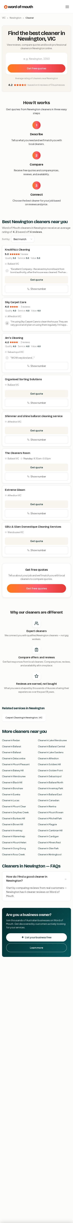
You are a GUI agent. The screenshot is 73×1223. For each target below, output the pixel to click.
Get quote (36, 279)
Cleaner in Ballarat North (50, 782)
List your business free (38, 937)
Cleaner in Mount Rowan (50, 812)
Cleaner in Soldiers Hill (49, 764)
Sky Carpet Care (15, 302)
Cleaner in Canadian (48, 800)
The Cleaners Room (17, 453)
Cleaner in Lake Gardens (50, 752)
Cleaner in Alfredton (48, 758)
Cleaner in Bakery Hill (13, 770)
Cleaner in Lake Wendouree (52, 740)
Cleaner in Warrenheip (13, 836)
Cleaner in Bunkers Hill (13, 818)
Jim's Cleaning (14, 337)
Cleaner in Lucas (10, 800)
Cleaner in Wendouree (13, 776)
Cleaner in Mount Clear (14, 806)
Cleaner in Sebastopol (49, 776)
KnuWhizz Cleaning (17, 249)
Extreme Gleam (15, 489)
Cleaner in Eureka (11, 794)
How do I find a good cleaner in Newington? (26, 878)
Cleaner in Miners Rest (49, 842)
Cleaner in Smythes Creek (15, 812)
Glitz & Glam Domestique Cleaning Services (33, 526)
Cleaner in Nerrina (47, 806)
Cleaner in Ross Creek (13, 854)
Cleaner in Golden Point (50, 770)
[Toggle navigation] (67, 6)
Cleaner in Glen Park (48, 848)
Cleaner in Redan (11, 740)
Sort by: (6, 239)
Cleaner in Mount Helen (14, 842)
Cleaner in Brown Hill (12, 824)
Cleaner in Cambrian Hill (50, 830)
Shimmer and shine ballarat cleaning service (33, 416)
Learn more (36, 947)
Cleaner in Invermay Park (50, 788)
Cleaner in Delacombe (13, 758)
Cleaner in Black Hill (12, 782)
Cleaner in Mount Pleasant (16, 764)
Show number (38, 288)
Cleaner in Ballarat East (50, 794)
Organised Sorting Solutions (23, 379)
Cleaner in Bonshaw (12, 788)
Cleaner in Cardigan (48, 836)
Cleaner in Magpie (47, 824)
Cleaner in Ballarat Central (51, 746)
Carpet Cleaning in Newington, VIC (23, 717)
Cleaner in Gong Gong (14, 848)
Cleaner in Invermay (12, 830)
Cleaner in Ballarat (11, 746)
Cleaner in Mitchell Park (50, 818)
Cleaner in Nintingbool (49, 854)
